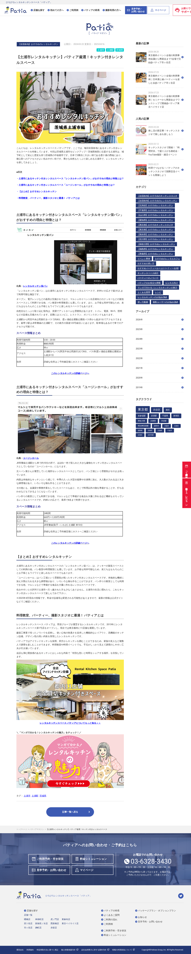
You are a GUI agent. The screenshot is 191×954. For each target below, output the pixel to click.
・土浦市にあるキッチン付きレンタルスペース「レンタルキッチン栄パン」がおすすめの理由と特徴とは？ (70, 178)
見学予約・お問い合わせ (51, 870)
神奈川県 (141, 421)
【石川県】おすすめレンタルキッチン (155, 239)
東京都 (143, 409)
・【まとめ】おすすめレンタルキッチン (36, 191)
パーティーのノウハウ (148, 278)
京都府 (160, 430)
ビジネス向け (171, 283)
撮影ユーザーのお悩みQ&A (165, 302)
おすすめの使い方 (146, 263)
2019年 (139, 387)
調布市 (156, 426)
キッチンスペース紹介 (148, 273)
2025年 (139, 329)
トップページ (22, 829)
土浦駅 (110, 50)
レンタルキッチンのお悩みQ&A (152, 297)
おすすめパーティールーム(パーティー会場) (158, 268)
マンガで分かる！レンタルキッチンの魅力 (157, 287)
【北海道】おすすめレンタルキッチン (155, 205)
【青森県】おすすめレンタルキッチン (155, 253)
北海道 (176, 426)
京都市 (150, 430)
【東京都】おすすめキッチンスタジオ (155, 225)
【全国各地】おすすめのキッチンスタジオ (157, 196)
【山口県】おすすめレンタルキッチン (155, 215)
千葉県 (165, 416)
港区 (168, 410)
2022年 (139, 358)
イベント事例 (144, 258)
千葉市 (169, 430)
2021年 (139, 368)
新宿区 (176, 416)
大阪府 (166, 426)
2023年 (139, 348)
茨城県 (119, 50)
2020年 (139, 377)
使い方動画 (143, 302)
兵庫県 (153, 421)
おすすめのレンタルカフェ (167, 258)
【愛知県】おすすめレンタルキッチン (155, 220)
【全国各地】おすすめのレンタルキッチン (157, 200)
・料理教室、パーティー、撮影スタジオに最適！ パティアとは (48, 198)
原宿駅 (154, 416)
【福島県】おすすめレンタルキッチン (155, 249)
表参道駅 (142, 416)
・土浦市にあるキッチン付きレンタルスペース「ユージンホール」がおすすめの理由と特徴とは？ (65, 185)
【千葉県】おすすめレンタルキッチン (155, 210)
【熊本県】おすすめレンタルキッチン (155, 234)
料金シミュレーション (186, 495)
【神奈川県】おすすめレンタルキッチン (156, 244)
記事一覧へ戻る (70, 812)
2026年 (139, 319)
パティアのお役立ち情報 (149, 283)
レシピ (158, 292)
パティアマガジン (37, 829)
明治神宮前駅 (143, 426)
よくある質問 (144, 292)
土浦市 (100, 50)
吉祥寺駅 (151, 435)
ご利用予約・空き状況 (186, 472)
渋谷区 (156, 409)
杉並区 (140, 435)
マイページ (160, 10)
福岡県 (140, 430)
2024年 (139, 339)
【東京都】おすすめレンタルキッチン (155, 229)
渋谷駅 (164, 421)
